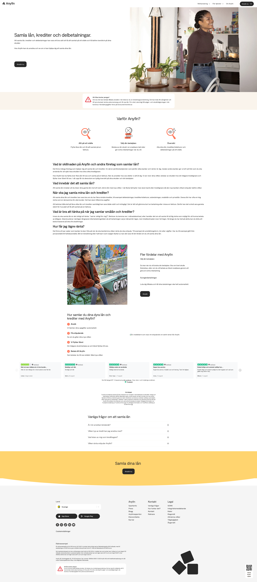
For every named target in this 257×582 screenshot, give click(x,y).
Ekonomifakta (134, 517)
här (125, 402)
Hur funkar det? (154, 508)
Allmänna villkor (174, 517)
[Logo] (8, 3)
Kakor (170, 511)
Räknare (151, 514)
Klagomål (171, 514)
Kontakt (151, 511)
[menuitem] (204, 3)
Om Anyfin (229, 4)
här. (132, 404)
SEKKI (170, 506)
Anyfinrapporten (135, 514)
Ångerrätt (171, 522)
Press (131, 508)
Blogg (131, 511)
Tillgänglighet (173, 520)
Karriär (131, 520)
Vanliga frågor (153, 506)
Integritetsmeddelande (177, 508)
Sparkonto (133, 506)
